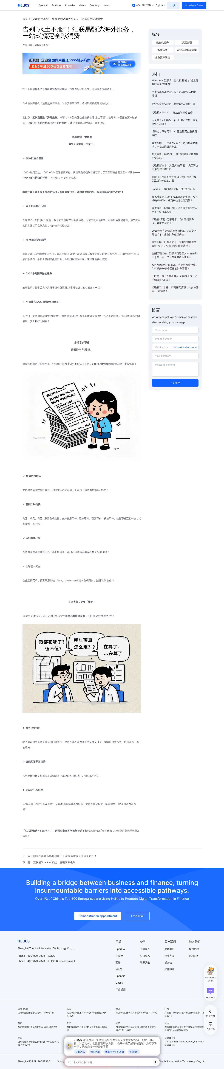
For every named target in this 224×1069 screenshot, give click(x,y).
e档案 (119, 969)
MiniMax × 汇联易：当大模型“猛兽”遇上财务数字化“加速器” (175, 82)
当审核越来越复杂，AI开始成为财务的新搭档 (174, 93)
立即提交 (175, 382)
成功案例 (169, 948)
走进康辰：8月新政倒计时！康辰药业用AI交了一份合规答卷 (175, 210)
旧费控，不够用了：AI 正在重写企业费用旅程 (174, 133)
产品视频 (121, 989)
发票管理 (187, 42)
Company (95, 5)
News (106, 5)
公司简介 (145, 948)
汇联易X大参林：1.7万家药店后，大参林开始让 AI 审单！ (175, 289)
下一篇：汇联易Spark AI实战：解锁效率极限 (48, 862)
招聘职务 (194, 955)
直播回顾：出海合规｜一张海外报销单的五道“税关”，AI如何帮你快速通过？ (174, 244)
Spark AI (43, 5)
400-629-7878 (36, 961)
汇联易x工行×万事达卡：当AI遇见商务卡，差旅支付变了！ (173, 221)
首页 (25, 19)
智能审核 (163, 50)
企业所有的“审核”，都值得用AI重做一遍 (173, 104)
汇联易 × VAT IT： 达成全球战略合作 (172, 112)
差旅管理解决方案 (187, 50)
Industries (70, 5)
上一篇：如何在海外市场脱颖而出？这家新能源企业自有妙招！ (59, 856)
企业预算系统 (162, 57)
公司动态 (145, 955)
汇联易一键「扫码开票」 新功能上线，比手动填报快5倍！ (174, 278)
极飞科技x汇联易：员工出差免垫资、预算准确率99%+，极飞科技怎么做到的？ (175, 198)
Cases (82, 5)
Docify (119, 982)
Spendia (120, 975)
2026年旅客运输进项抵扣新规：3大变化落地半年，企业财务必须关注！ (174, 232)
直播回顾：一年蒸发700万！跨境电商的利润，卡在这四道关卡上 (175, 144)
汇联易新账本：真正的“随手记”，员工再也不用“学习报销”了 (175, 167)
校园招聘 (194, 948)
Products (56, 5)
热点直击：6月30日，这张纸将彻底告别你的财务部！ (175, 156)
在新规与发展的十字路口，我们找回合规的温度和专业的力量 (174, 178)
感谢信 (168, 962)
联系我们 (145, 962)
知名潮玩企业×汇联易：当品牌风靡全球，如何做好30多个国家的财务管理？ (175, 266)
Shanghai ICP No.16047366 (34, 1061)
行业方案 (169, 955)
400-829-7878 (143, 5)
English (159, 5)
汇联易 (119, 955)
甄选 (118, 962)
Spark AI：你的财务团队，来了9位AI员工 (174, 189)
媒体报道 (169, 969)
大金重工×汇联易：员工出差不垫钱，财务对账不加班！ (175, 122)
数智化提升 (162, 42)
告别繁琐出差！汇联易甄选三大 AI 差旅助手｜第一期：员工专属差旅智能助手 (175, 255)
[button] (210, 993)
